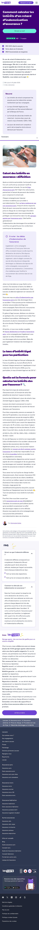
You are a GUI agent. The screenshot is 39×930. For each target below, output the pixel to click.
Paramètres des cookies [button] (9, 921)
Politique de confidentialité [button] (10, 913)
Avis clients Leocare (8, 741)
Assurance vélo (6, 821)
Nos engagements (7, 738)
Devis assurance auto (8, 771)
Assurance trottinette (8, 827)
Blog (3, 841)
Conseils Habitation (8, 854)
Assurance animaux (8, 830)
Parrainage (5, 747)
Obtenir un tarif (19, 31)
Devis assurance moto (8, 795)
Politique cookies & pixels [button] (9, 917)
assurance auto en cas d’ (15, 501)
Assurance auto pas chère (10, 774)
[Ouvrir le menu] (35, 2)
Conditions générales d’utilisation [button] (12, 906)
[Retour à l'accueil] (8, 871)
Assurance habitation (8, 803)
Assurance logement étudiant (11, 813)
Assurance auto (16, 720)
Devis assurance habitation (10, 806)
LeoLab (4, 760)
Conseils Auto (6, 848)
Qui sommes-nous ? (8, 735)
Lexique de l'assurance (9, 860)
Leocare (5, 720)
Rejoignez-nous (6, 753)
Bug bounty (5, 757)
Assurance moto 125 (8, 792)
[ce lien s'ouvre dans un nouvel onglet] (9, 888)
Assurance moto (7, 786)
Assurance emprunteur (9, 833)
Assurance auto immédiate (10, 777)
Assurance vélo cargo (8, 824)
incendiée (13, 454)
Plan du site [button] (5, 910)
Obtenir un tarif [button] (25, 3)
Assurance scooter (7, 789)
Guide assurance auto (8, 844)
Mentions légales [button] (7, 902)
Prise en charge (16, 723)
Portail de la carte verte (9, 857)
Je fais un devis (19, 713)
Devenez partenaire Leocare (10, 750)
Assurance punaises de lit (9, 810)
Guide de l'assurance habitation (11, 851)
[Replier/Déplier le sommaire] (37, 137)
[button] (3, 897)
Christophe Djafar (16, 523)
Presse (4, 744)
